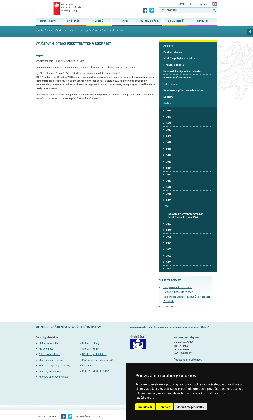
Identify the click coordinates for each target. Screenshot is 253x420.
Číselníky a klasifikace (51, 371)
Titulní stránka (43, 30)
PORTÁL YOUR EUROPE (96, 371)
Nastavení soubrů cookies (88, 416)
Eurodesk (168, 301)
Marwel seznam (250, 32)
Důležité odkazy (90, 343)
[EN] (214, 4)
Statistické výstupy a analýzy (54, 365)
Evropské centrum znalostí (177, 287)
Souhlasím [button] (145, 407)
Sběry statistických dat (51, 360)
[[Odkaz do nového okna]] (138, 348)
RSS (203, 327)
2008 (77, 30)
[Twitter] (151, 10)
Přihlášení (185, 4)
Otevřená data (89, 365)
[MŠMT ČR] (67, 8)
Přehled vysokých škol (94, 354)
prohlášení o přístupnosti (184, 327)
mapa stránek (138, 327)
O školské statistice (49, 354)
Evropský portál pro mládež (178, 292)
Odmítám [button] (164, 407)
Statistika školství (48, 343)
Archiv (67, 30)
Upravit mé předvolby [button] (190, 407)
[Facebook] (145, 10)
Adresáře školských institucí (54, 376)
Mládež (57, 30)
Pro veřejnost (46, 348)
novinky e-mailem (158, 327)
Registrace (203, 4)
